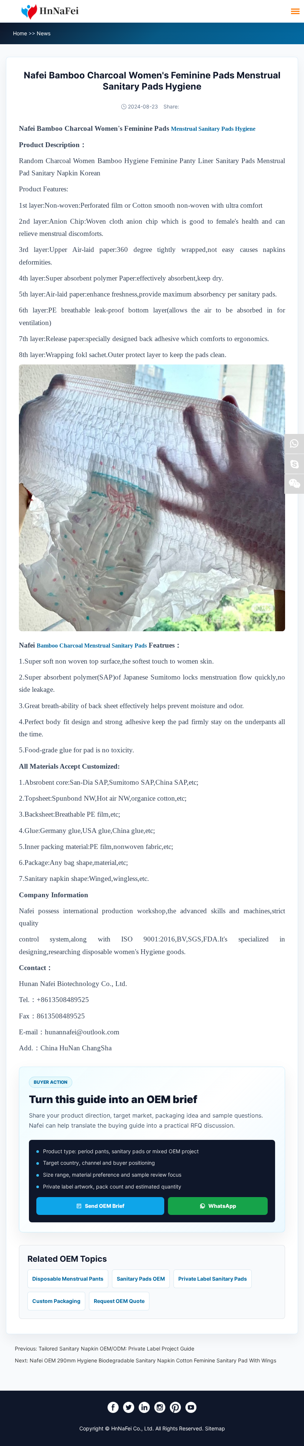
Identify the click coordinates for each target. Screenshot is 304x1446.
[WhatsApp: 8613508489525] (294, 444)
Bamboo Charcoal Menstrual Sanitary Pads (92, 645)
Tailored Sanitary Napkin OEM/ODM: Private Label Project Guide (116, 1348)
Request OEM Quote (119, 1301)
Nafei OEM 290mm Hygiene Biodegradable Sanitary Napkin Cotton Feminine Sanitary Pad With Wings (153, 1360)
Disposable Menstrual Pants (67, 1278)
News (43, 33)
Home (20, 33)
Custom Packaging (56, 1301)
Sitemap (215, 1428)
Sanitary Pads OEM (141, 1278)
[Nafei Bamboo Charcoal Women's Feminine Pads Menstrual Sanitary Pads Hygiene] (152, 630)
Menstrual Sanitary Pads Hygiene (213, 129)
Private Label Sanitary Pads (212, 1278)
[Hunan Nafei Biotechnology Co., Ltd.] (50, 11)
